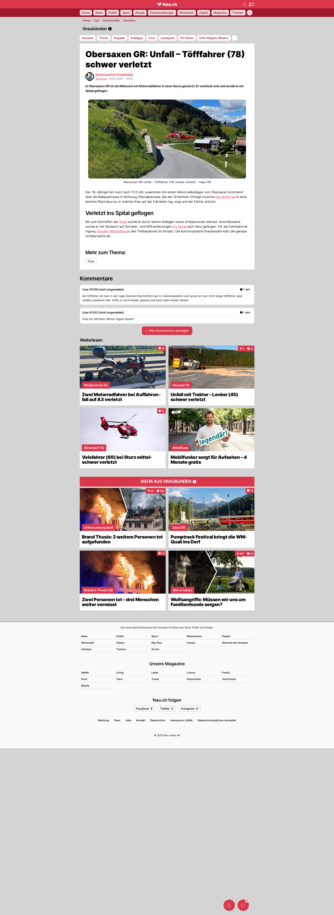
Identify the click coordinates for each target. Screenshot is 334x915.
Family (226, 672)
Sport (154, 636)
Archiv (155, 649)
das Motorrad (225, 197)
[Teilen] (229, 905)
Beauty (85, 685)
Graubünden (111, 20)
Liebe (154, 672)
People (226, 636)
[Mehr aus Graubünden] (167, 482)
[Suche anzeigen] (244, 4)
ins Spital (179, 226)
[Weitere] (249, 12)
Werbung (103, 720)
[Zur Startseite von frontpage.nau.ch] (167, 4)
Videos (120, 642)
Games (191, 642)
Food (84, 679)
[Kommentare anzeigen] (243, 905)
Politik (120, 636)
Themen (121, 649)
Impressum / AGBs (181, 720)
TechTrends (229, 679)
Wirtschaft (87, 642)
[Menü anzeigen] (251, 4)
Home (86, 20)
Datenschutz (158, 720)
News (84, 636)
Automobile (194, 679)
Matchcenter (194, 636)
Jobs (128, 720)
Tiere (119, 679)
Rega (123, 222)
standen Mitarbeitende (113, 231)
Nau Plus (156, 642)
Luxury (191, 672)
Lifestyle (86, 649)
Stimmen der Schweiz (235, 642)
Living (120, 672)
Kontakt (140, 720)
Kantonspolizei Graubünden (114, 74)
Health (85, 672)
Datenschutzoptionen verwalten (217, 720)
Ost (96, 20)
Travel (155, 679)
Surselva (129, 20)
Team (117, 720)
